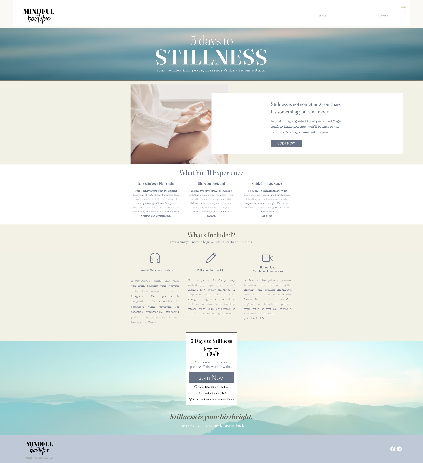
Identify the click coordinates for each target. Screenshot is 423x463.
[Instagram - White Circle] (399, 448)
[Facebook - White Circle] (392, 448)
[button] (403, 9)
